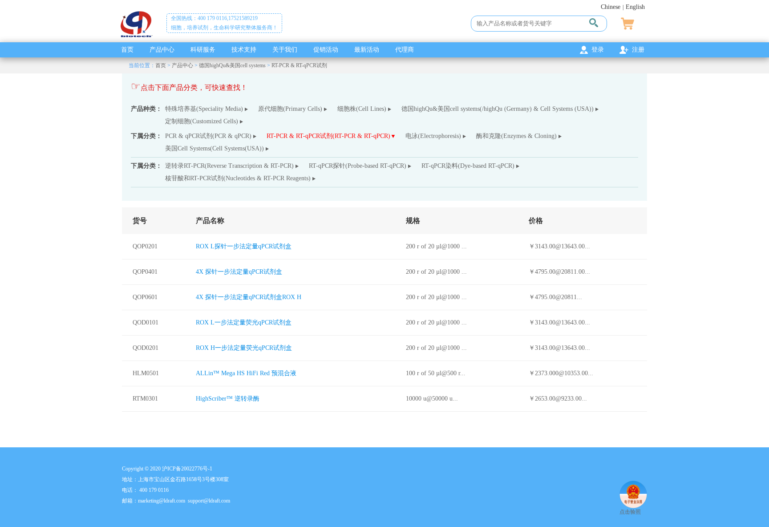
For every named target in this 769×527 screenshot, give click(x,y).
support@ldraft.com (209, 501)
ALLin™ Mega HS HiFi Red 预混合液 (246, 373)
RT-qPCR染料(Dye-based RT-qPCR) (467, 165)
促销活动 (325, 49)
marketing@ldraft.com (161, 501)
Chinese (610, 7)
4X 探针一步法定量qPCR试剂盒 (239, 271)
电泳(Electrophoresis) (433, 136)
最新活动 (366, 49)
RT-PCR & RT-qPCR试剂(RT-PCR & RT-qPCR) (328, 136)
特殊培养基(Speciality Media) (204, 108)
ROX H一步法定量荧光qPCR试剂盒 (244, 348)
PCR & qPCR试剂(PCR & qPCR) (208, 136)
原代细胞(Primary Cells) (290, 108)
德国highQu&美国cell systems (232, 65)
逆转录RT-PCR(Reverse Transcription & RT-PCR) (229, 165)
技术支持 (243, 49)
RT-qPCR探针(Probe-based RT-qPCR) (357, 165)
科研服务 (202, 49)
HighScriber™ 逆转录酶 (227, 398)
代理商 (404, 49)
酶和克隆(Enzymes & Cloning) (516, 136)
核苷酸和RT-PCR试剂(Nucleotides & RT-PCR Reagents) (238, 178)
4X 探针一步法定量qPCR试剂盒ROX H (248, 297)
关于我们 (284, 49)
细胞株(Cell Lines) (361, 108)
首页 (127, 49)
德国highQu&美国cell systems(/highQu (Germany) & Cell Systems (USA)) (497, 108)
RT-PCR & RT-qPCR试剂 (299, 65)
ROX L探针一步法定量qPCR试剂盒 (243, 246)
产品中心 (162, 49)
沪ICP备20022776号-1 (187, 469)
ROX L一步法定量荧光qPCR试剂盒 (243, 322)
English (635, 7)
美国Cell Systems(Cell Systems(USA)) (214, 148)
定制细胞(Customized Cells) (201, 121)
